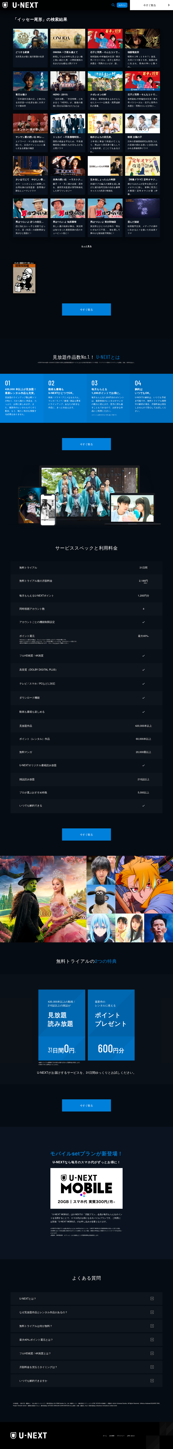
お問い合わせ (131, 1435)
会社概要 (111, 1435)
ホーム (105, 1435)
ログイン (122, 5)
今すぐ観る (149, 5)
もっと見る (86, 246)
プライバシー (120, 1435)
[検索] (113, 5)
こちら (56, 643)
